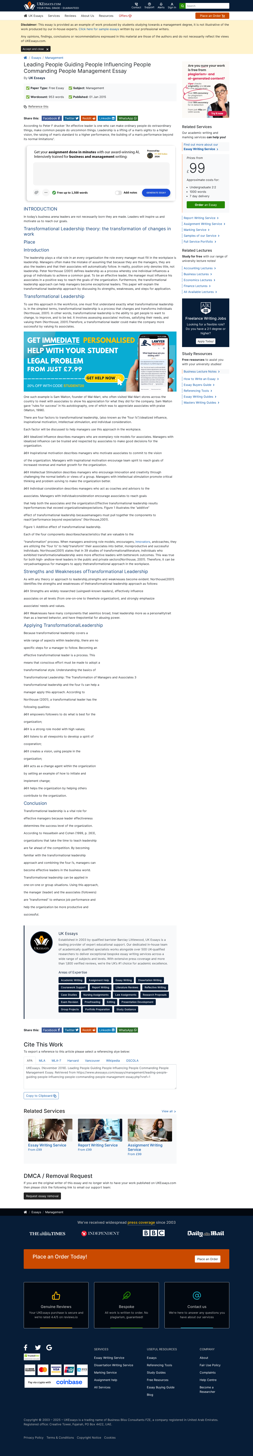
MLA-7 (56, 1060)
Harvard (73, 1060)
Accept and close (33, 48)
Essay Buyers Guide (198, 385)
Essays (36, 58)
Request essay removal (42, 1196)
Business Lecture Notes (200, 371)
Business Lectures (197, 274)
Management (54, 58)
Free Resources (157, 1380)
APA (30, 1060)
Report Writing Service (200, 218)
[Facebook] (27, 1347)
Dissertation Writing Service (113, 1365)
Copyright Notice (89, 1437)
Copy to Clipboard (39, 1095)
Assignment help (105, 1380)
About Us (87, 16)
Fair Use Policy (210, 1365)
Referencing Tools (197, 391)
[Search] (182, 6)
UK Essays (35, 16)
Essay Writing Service (109, 1358)
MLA (42, 1060)
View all (168, 1111)
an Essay (206, 205)
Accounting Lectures (199, 268)
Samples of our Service (200, 235)
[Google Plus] (49, 1347)
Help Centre (208, 1380)
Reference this (38, 106)
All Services (102, 1387)
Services (54, 16)
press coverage (141, 1222)
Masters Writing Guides (200, 402)
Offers (124, 16)
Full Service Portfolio (199, 241)
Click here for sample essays (99, 29)
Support (149, 7)
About (204, 1358)
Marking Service (195, 230)
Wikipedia (113, 1060)
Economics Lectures (198, 280)
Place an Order (211, 16)
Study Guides (156, 1372)
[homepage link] (25, 58)
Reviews (70, 16)
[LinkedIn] (38, 1347)
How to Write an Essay (200, 379)
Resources (106, 16)
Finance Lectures (196, 286)
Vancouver (92, 1060)
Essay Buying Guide (160, 1387)
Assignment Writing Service (203, 224)
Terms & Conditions (60, 1437)
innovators (142, 541)
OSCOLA (132, 1060)
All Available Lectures (199, 292)
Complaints (208, 1372)
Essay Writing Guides (199, 396)
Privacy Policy (34, 1437)
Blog (150, 1394)
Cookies (110, 1437)
